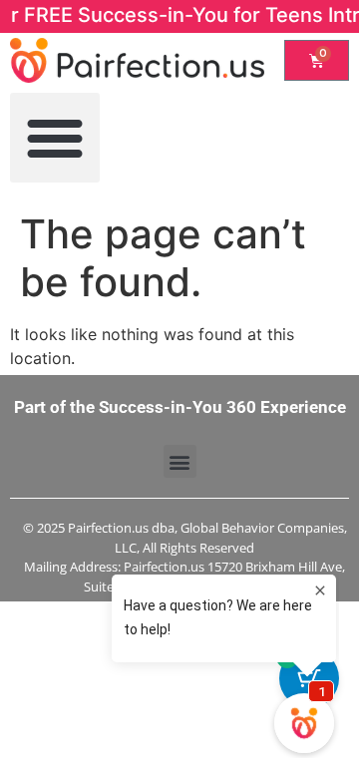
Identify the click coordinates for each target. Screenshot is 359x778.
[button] (55, 138)
